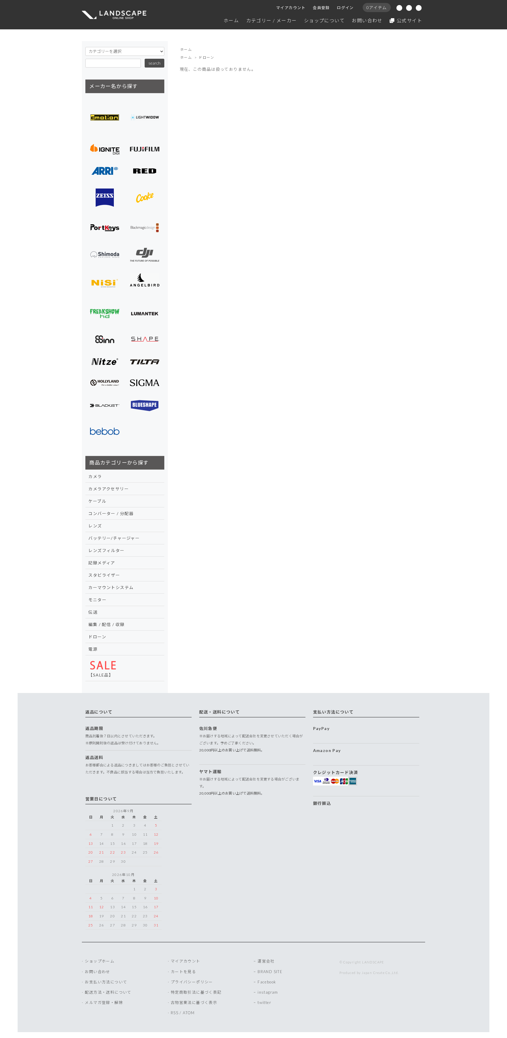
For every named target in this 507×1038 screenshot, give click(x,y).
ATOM (189, 1012)
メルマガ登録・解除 (104, 1002)
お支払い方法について (106, 982)
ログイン (345, 7)
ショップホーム (99, 961)
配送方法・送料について (108, 992)
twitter (264, 1002)
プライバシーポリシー (192, 982)
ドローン (206, 57)
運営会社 (266, 961)
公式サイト (409, 20)
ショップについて (324, 20)
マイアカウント (291, 7)
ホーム (231, 20)
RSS (174, 1012)
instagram (268, 992)
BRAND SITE (270, 971)
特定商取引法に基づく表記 (196, 992)
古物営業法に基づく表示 (194, 1002)
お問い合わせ (367, 20)
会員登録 (321, 7)
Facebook (267, 982)
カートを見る (183, 971)
